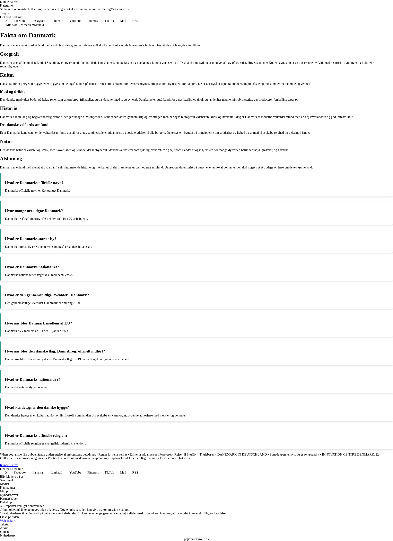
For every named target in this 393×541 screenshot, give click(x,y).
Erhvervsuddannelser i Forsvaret (151, 454)
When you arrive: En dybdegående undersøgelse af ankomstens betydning (48, 454)
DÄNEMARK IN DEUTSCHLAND (242, 454)
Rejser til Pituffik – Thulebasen (194, 454)
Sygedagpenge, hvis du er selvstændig (294, 454)
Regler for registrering (112, 454)
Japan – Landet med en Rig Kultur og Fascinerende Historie (149, 458)
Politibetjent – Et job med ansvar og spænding (77, 458)
